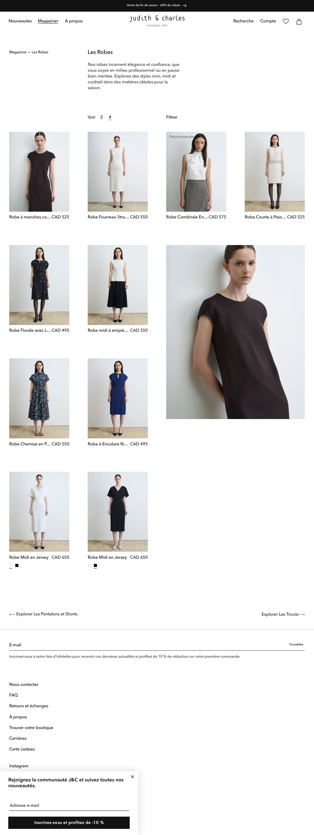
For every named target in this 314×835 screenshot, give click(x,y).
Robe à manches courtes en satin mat (30, 217)
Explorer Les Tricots (281, 615)
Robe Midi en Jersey (28, 558)
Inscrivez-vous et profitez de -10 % (69, 823)
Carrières (18, 739)
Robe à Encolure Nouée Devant (109, 444)
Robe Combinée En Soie (187, 217)
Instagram (19, 766)
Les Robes (40, 52)
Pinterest (17, 788)
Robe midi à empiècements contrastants (109, 331)
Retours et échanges (28, 706)
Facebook (18, 777)
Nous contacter (23, 685)
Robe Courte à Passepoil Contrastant (266, 217)
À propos (18, 717)
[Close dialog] (132, 777)
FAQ (13, 695)
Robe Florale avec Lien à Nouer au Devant (30, 331)
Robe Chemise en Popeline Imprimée (30, 444)
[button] (48, 21)
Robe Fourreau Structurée (109, 217)
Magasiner (18, 52)
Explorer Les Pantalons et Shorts (46, 614)
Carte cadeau (22, 749)
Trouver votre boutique (31, 728)
